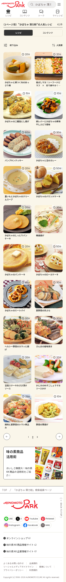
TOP (4, 490)
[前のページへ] (6, 436)
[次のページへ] (59, 436)
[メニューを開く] (59, 4)
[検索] (32, 5)
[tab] (47, 33)
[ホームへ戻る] (13, 4)
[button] (42, 4)
